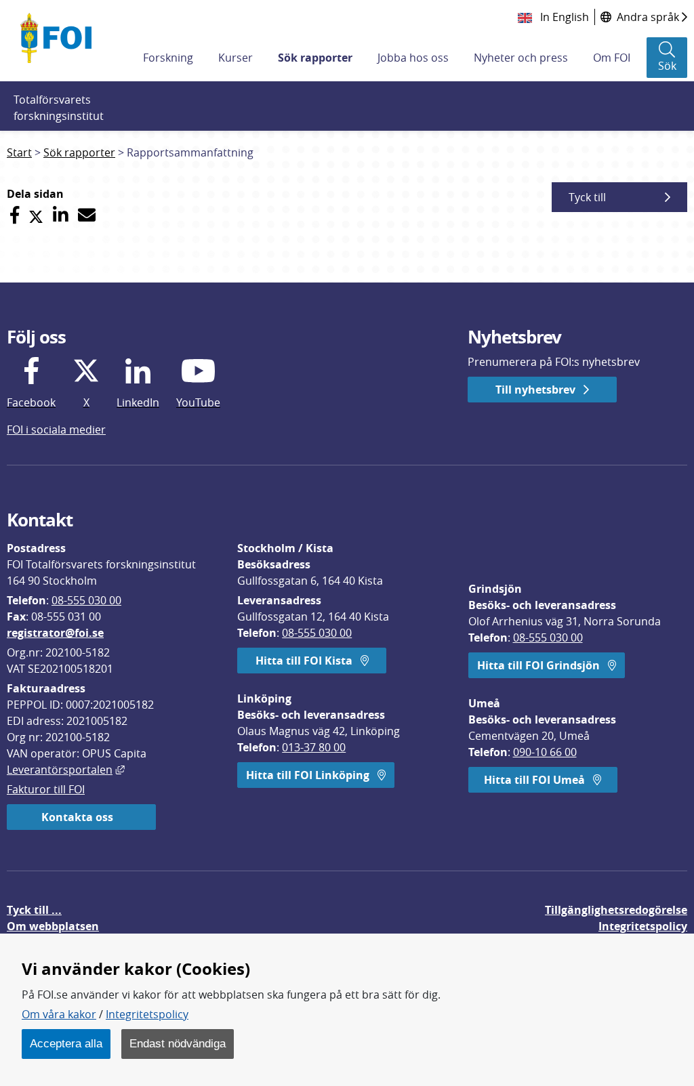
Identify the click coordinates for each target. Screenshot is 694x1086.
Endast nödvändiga (177, 1043)
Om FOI (611, 57)
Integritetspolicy (147, 1014)
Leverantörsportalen (66, 769)
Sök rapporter (315, 57)
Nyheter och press (521, 57)
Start (19, 152)
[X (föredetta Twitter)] (35, 215)
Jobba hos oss (413, 57)
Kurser (235, 57)
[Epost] (87, 215)
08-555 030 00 (86, 600)
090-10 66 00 (545, 752)
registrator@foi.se (55, 632)
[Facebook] (14, 215)
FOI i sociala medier (56, 429)
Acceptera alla (66, 1043)
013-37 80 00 (314, 747)
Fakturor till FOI (46, 789)
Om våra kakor (59, 1014)
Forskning (168, 57)
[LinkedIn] (60, 215)
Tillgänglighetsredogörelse (616, 909)
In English (563, 16)
